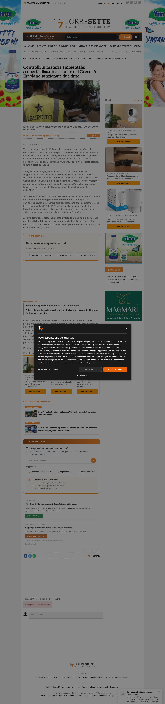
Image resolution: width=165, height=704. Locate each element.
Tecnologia (114, 687)
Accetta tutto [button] (115, 369)
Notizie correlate (87, 255)
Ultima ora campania (114, 677)
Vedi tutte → (137, 100)
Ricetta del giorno (88, 687)
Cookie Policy (83, 695)
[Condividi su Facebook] (25, 556)
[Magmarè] (123, 306)
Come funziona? (30, 544)
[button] (48, 369)
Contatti (55, 695)
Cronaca (47, 677)
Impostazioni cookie (65, 363)
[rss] (139, 2)
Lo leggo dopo (93, 136)
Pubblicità (93, 695)
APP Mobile (103, 695)
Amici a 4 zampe (73, 687)
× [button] (126, 328)
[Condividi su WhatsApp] (34, 556)
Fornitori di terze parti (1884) (87, 350)
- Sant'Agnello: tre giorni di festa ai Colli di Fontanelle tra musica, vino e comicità (123, 279)
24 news (85, 677)
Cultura (62, 677)
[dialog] (82, 352)
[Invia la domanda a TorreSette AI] (93, 460)
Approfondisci (66, 255)
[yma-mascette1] (132, 23)
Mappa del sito (114, 695)
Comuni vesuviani (97, 677)
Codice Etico (71, 695)
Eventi (48, 687)
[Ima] (123, 248)
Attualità (39, 677)
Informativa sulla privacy (85, 363)
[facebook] (127, 2)
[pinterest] (135, 2)
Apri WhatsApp (34, 516)
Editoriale (76, 677)
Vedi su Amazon (35, 391)
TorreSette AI (45, 695)
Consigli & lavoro (59, 687)
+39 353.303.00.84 (43, 508)
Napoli (125, 677)
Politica (55, 677)
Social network (102, 687)
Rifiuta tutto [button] (90, 369)
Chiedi (127, 37)
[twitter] (131, 2)
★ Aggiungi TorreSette (36, 536)
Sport (69, 677)
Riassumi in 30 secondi (41, 255)
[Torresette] (82, 23)
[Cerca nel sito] (136, 37)
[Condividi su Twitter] (30, 556)
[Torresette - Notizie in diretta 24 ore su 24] (82, 665)
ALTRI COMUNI (35, 58)
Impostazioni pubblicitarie (85, 359)
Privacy (62, 695)
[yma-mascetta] (33, 23)
